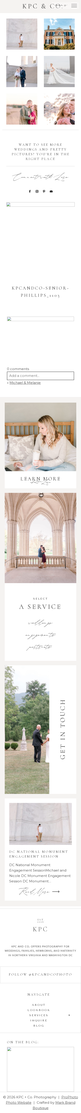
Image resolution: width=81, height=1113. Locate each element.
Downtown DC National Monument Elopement (24, 72)
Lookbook (38, 1010)
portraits (40, 647)
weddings (40, 623)
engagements (40, 635)
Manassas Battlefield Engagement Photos (24, 109)
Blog (38, 1025)
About (38, 1004)
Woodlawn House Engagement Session (60, 34)
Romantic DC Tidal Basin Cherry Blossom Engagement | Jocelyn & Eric (60, 109)
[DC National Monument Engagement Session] (40, 824)
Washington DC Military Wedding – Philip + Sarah (59, 72)
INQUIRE (38, 1020)
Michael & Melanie (25, 382)
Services (38, 1015)
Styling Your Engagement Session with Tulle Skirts (40, 1070)
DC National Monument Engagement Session (22, 34)
